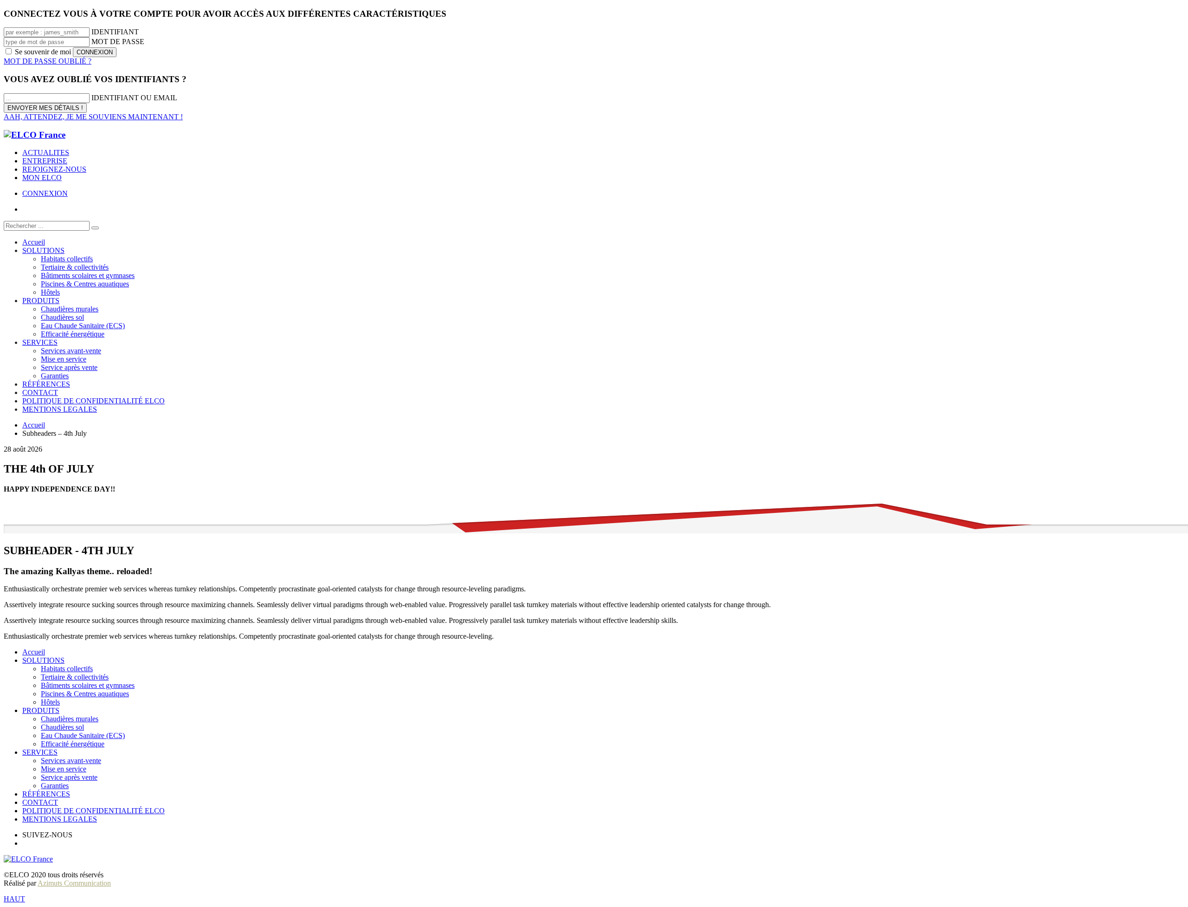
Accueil (33, 652)
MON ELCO (42, 177)
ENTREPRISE (44, 161)
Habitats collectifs (67, 669)
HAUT (14, 899)
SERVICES (40, 752)
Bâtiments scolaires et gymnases (88, 685)
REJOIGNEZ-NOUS (54, 169)
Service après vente (69, 777)
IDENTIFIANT (115, 32)
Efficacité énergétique (72, 744)
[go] (95, 228)
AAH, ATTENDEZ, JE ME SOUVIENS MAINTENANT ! (93, 117)
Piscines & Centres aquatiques (85, 694)
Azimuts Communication (74, 883)
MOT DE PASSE (117, 41)
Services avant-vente (71, 760)
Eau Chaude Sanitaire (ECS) (83, 735)
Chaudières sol (62, 727)
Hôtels (50, 702)
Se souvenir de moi (43, 52)
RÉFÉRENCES (46, 794)
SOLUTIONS (43, 660)
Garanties (55, 786)
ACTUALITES (45, 152)
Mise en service (63, 769)
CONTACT (40, 802)
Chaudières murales (69, 719)
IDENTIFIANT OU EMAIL (134, 98)
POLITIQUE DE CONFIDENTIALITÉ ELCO (93, 811)
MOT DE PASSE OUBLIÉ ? (47, 61)
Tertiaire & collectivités (75, 677)
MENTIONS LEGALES (59, 819)
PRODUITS (40, 710)
